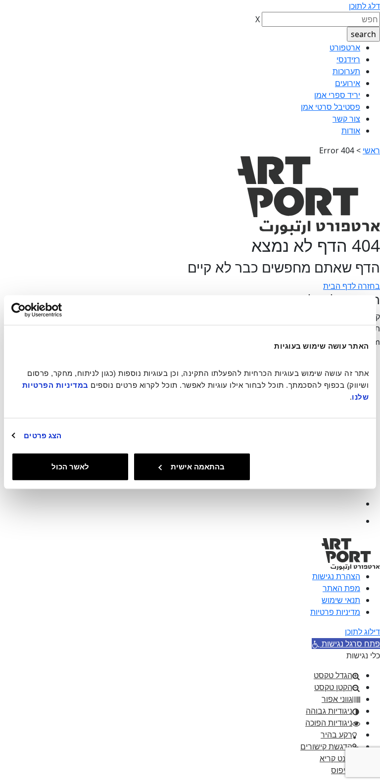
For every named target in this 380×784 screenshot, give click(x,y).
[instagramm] (351, 520)
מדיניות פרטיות (335, 611)
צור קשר (346, 118)
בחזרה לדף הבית (351, 285)
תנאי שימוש (341, 600)
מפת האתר (341, 588)
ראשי (371, 150)
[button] (346, 643)
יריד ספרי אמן (337, 95)
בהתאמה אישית (198, 466)
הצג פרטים (42, 435)
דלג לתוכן (364, 5)
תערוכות (346, 71)
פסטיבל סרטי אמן (330, 106)
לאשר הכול (70, 466)
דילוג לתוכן (362, 631)
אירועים (347, 83)
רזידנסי (348, 59)
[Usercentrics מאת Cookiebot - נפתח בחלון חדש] (54, 309)
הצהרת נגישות (336, 576)
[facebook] (351, 503)
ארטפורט (345, 47)
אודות (350, 130)
